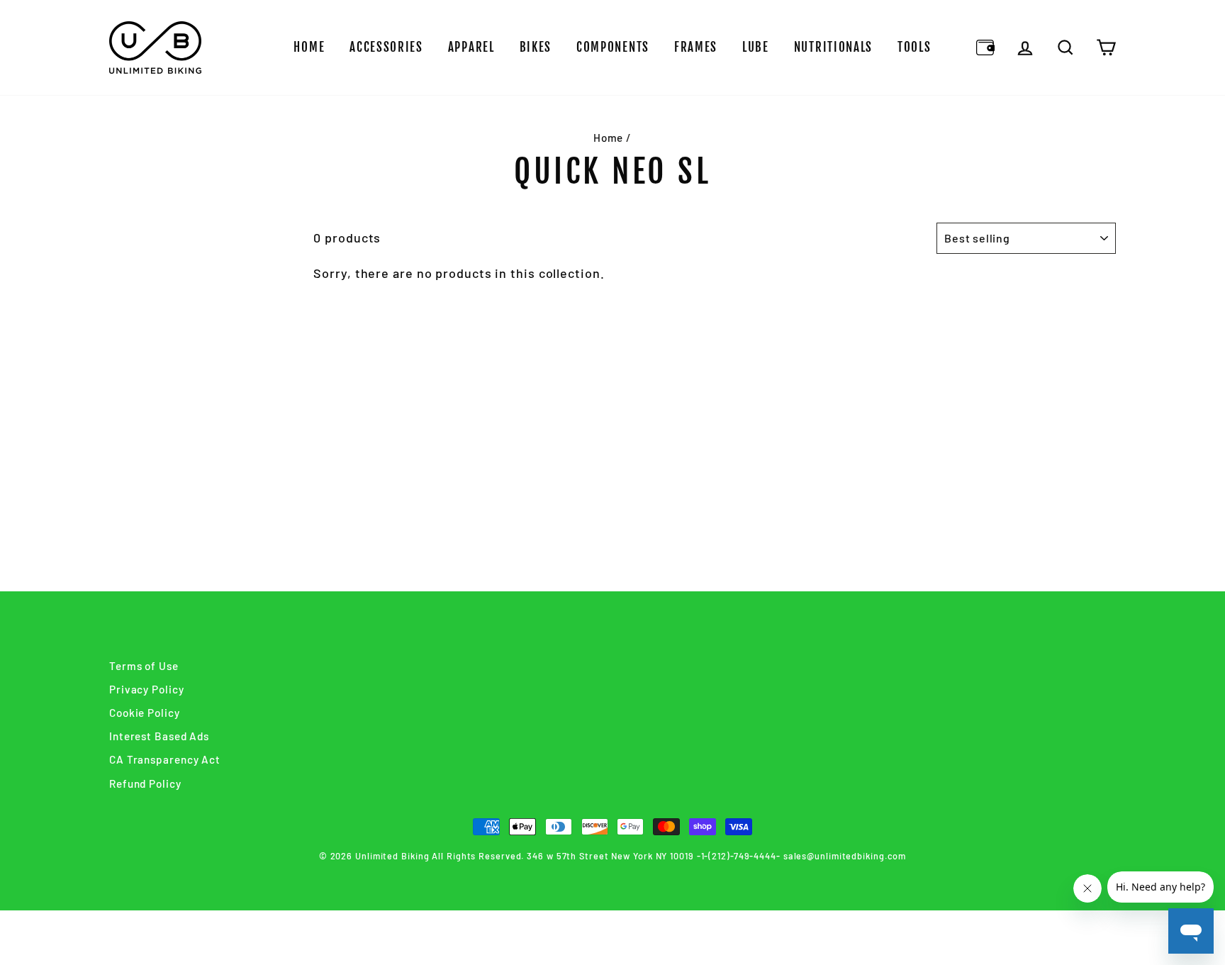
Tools (914, 47)
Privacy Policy (146, 689)
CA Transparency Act (164, 759)
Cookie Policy (144, 712)
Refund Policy (145, 783)
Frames (695, 47)
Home (309, 47)
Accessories (386, 47)
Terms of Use (144, 665)
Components (612, 47)
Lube (755, 47)
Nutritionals (833, 47)
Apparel (471, 47)
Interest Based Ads (159, 736)
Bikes (536, 47)
